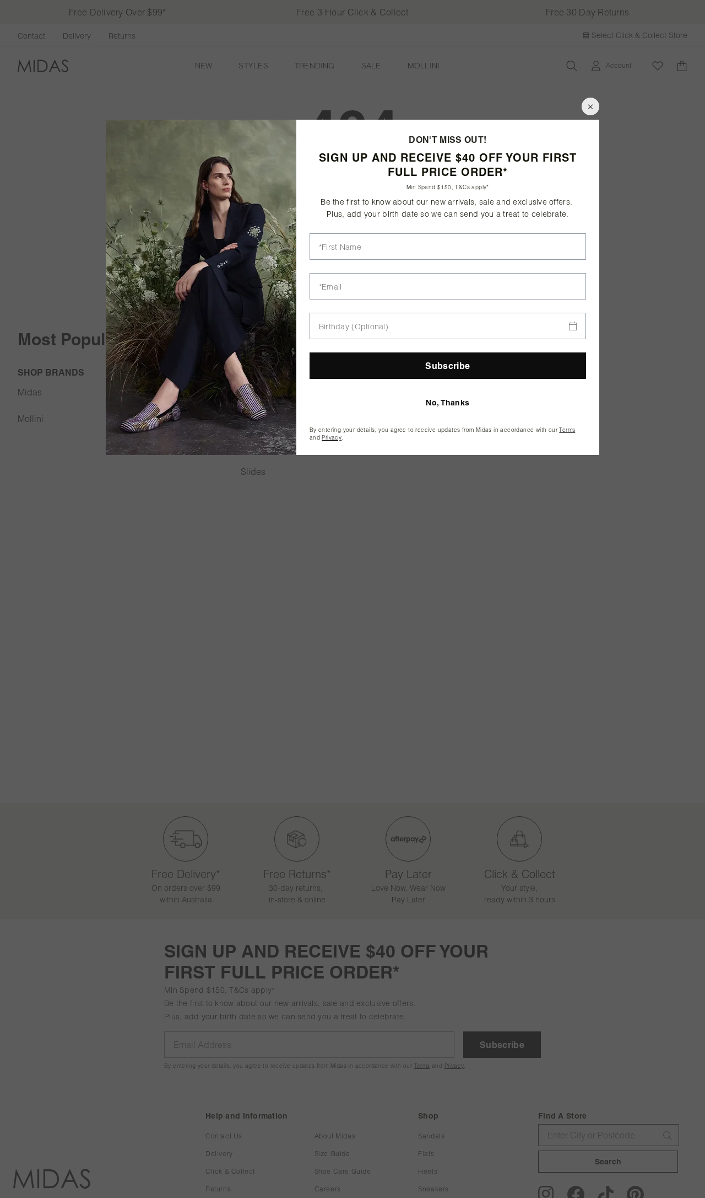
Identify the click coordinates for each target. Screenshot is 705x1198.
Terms (567, 430)
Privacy (331, 437)
